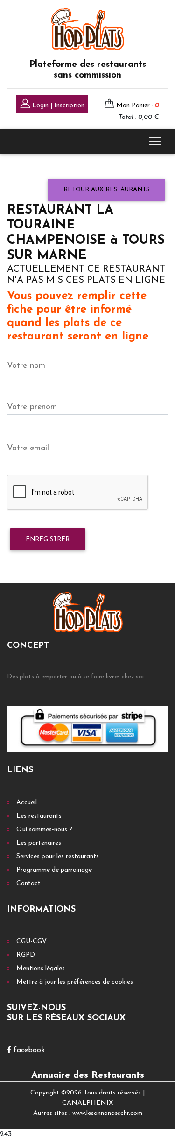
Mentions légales (40, 968)
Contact (28, 883)
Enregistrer (48, 539)
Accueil (26, 802)
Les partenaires (38, 843)
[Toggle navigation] (155, 141)
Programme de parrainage (54, 869)
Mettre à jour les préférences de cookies (74, 981)
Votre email (28, 448)
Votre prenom (32, 407)
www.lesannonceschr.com (107, 1113)
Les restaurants (39, 816)
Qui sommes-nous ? (44, 829)
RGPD (25, 954)
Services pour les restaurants (57, 856)
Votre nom (26, 366)
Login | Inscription (57, 105)
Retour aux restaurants (106, 190)
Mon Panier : (137, 105)
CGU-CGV (31, 941)
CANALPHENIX (87, 1103)
